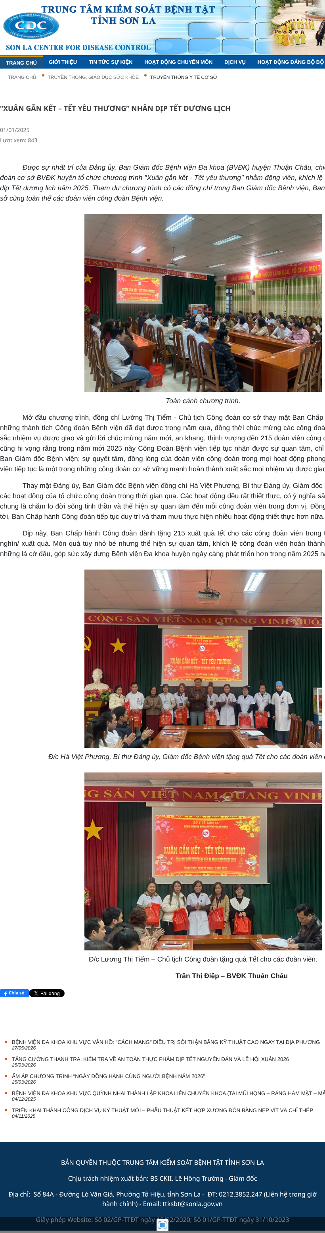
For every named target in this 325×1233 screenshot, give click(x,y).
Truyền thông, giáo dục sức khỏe (93, 77)
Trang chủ (22, 77)
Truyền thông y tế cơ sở (183, 77)
